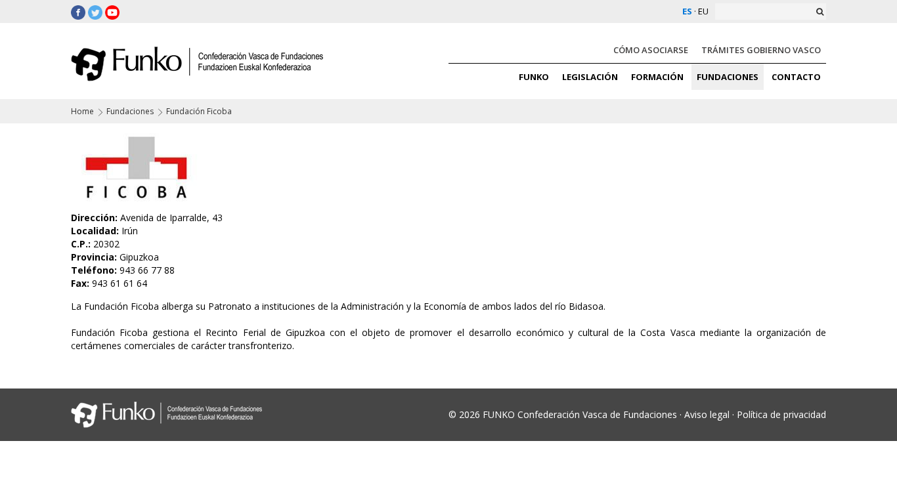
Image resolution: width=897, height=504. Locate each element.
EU (703, 11)
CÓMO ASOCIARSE (650, 50)
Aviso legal (707, 414)
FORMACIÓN (657, 77)
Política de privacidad (781, 414)
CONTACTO (796, 77)
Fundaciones (130, 111)
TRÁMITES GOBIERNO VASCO (761, 50)
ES (687, 11)
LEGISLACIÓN (590, 77)
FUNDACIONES (727, 77)
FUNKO (534, 77)
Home (82, 111)
